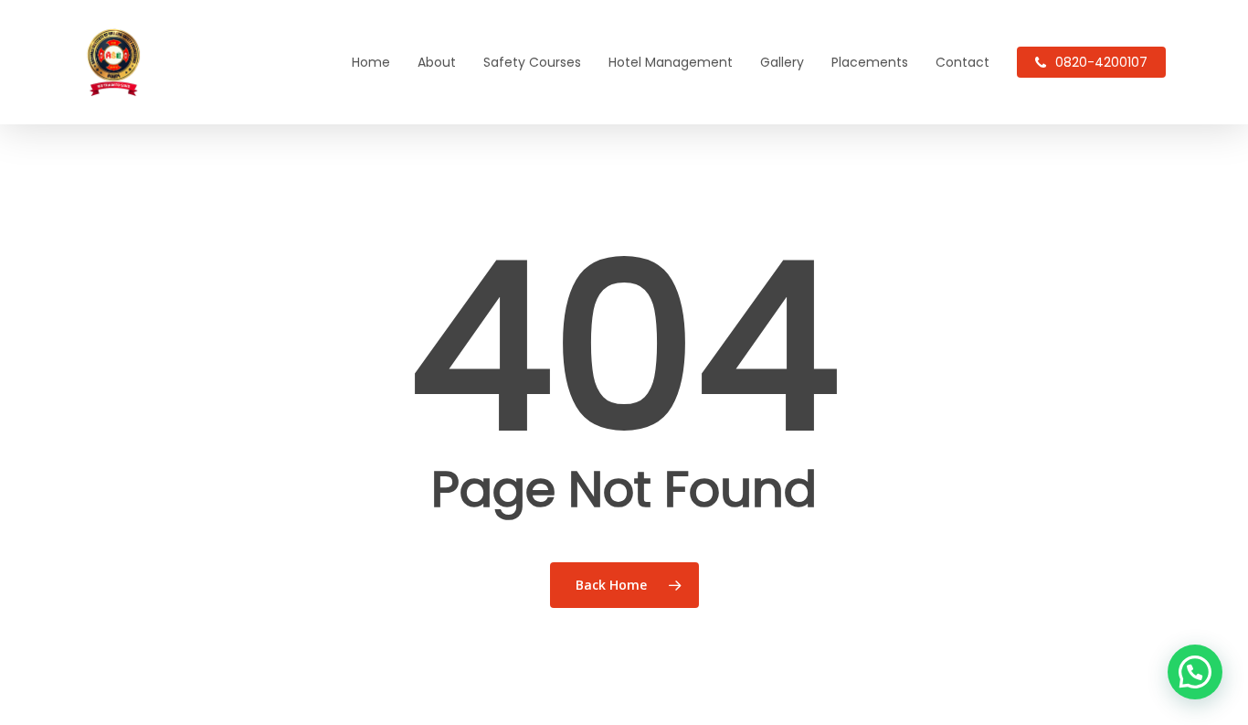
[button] (1195, 672)
